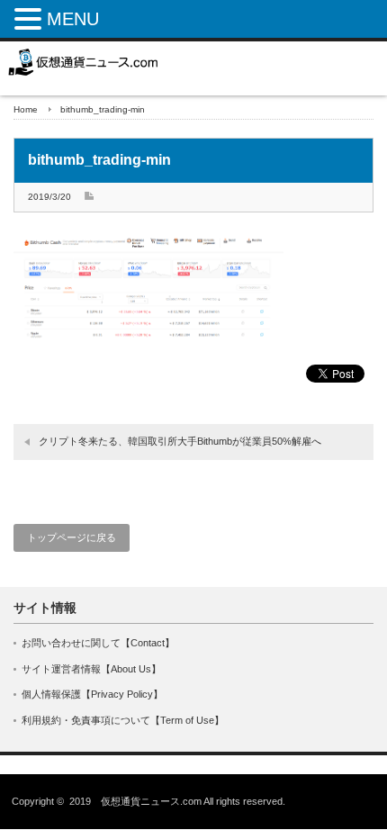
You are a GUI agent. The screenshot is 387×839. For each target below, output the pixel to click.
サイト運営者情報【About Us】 (91, 668)
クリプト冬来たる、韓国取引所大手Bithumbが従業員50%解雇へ (180, 441)
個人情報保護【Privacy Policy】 (92, 694)
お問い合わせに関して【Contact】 (98, 642)
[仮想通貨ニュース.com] (83, 62)
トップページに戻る (71, 537)
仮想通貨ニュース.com (151, 801)
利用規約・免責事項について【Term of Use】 (123, 720)
